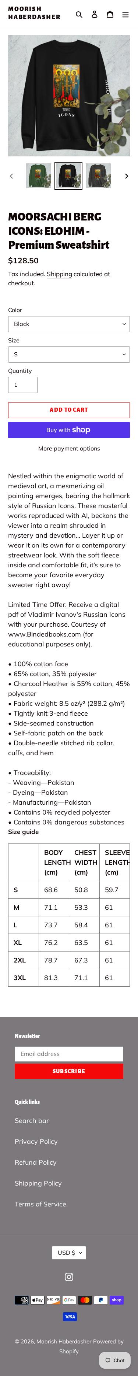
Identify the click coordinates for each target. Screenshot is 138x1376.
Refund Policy (36, 1162)
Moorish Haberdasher (34, 13)
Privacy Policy (36, 1141)
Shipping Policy (38, 1183)
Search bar (32, 1120)
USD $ (66, 1252)
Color (15, 310)
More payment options (69, 448)
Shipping (59, 274)
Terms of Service (40, 1204)
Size (14, 340)
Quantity (20, 370)
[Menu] (125, 13)
